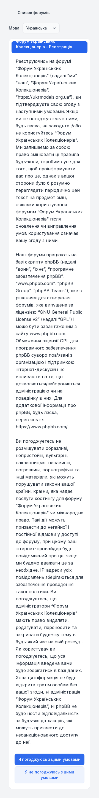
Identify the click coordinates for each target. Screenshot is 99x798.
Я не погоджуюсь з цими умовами (49, 775)
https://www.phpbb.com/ (41, 426)
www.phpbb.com (47, 333)
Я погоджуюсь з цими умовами (49, 759)
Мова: (15, 28)
